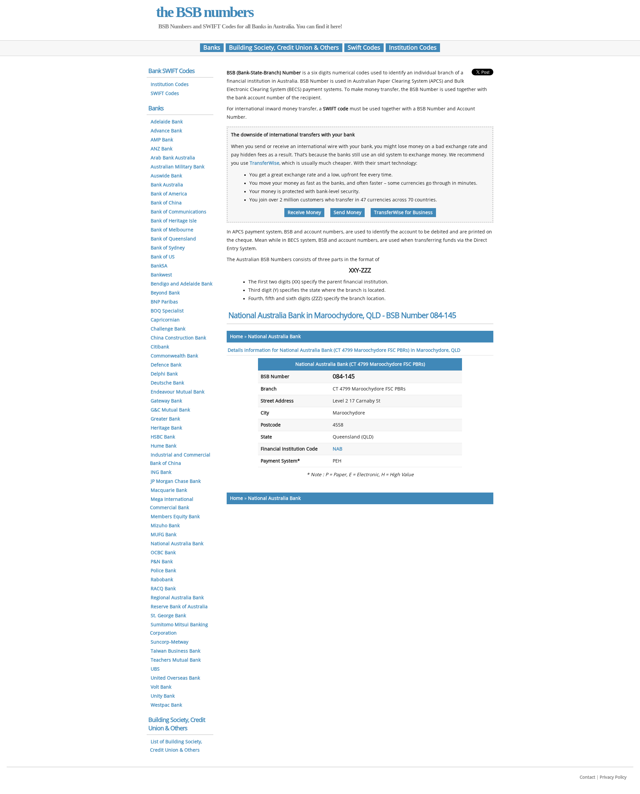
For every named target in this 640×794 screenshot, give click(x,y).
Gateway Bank (166, 401)
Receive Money (304, 212)
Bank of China (166, 203)
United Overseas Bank (175, 678)
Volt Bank (161, 687)
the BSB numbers (204, 12)
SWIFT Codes (165, 93)
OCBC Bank (163, 553)
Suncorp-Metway (169, 642)
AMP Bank (162, 140)
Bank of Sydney (168, 248)
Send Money (347, 212)
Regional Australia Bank (177, 598)
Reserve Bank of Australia (179, 607)
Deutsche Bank (167, 383)
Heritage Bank (166, 428)
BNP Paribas (164, 302)
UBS (155, 669)
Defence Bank (166, 365)
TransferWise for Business (403, 212)
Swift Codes (364, 47)
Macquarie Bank (169, 490)
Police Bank (163, 571)
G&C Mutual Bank (170, 410)
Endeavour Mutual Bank (177, 392)
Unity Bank (163, 696)
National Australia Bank (274, 336)
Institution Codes (413, 47)
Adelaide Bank (167, 122)
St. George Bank (168, 616)
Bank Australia (167, 185)
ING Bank (161, 472)
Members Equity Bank (175, 517)
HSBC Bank (163, 437)
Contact (587, 777)
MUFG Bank (163, 535)
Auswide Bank (166, 176)
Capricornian (165, 320)
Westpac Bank (166, 705)
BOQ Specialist (167, 311)
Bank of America (169, 194)
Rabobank (162, 580)
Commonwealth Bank (174, 356)
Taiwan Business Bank (175, 651)
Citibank (160, 347)
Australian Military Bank (177, 167)
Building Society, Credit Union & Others (284, 47)
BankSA (159, 266)
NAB (337, 449)
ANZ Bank (161, 149)
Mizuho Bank (165, 526)
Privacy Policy (613, 777)
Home (236, 336)
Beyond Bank (165, 293)
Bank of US (163, 257)
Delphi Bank (164, 374)
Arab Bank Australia (173, 158)
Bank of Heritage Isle (174, 221)
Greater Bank (165, 419)
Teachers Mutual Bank (176, 660)
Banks (211, 47)
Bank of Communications (178, 212)
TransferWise (264, 163)
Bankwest (161, 275)
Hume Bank (163, 446)
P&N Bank (162, 562)
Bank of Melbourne (172, 230)
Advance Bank (166, 131)
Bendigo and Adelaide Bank (181, 284)
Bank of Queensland (173, 239)
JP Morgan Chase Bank (176, 481)
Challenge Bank (168, 329)
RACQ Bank (163, 589)
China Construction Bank (178, 338)
